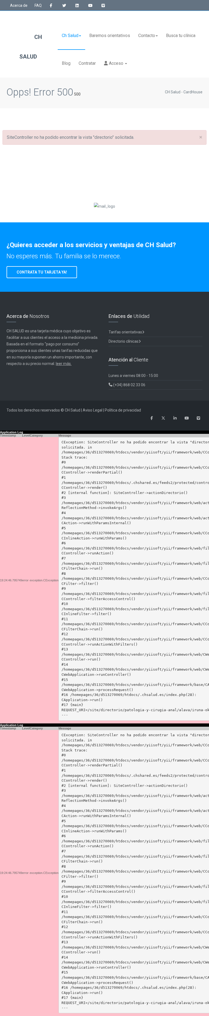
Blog (66, 63)
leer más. (64, 363)
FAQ (38, 5)
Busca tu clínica (180, 35)
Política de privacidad (123, 410)
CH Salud (30, 47)
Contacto (146, 35)
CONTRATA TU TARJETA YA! (42, 272)
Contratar (87, 63)
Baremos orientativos (109, 35)
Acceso (116, 63)
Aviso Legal (92, 410)
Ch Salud (70, 35)
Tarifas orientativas (125, 332)
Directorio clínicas (124, 341)
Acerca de (18, 5)
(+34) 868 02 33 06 (128, 385)
